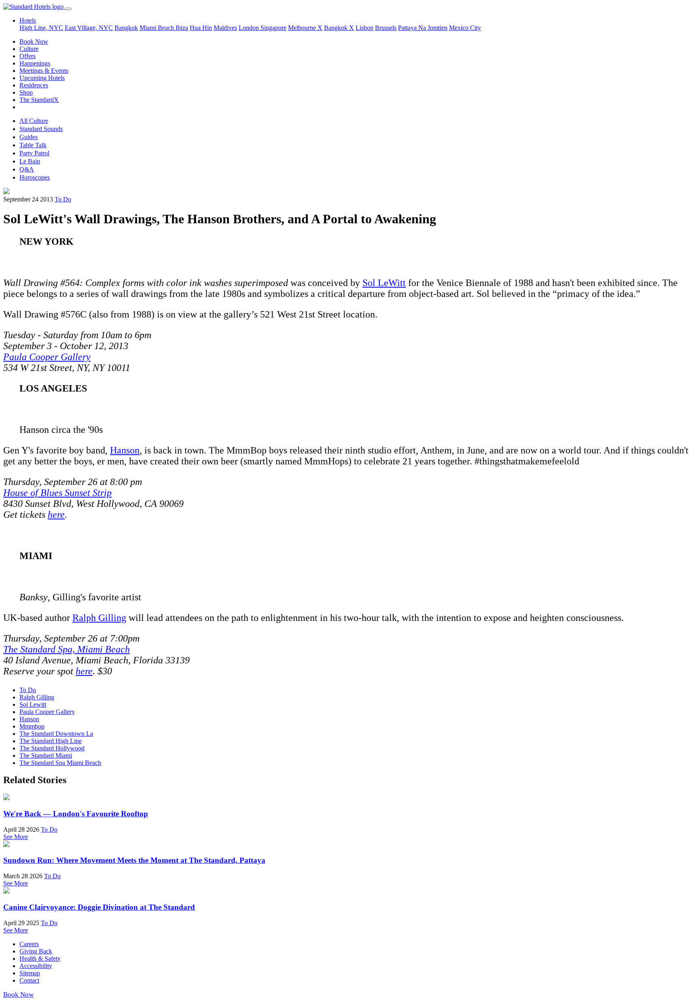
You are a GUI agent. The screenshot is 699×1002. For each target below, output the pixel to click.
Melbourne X (305, 27)
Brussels (385, 27)
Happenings (34, 63)
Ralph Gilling (99, 617)
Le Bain (29, 161)
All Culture (33, 120)
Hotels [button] (27, 20)
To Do (63, 199)
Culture (28, 48)
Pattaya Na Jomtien (422, 27)
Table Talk (33, 145)
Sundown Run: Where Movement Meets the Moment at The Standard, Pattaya (134, 860)
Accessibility (35, 965)
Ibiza (182, 27)
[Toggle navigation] (68, 9)
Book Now (33, 41)
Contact (29, 980)
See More (15, 836)
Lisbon (364, 27)
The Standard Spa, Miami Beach (66, 649)
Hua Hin (201, 27)
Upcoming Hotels (42, 77)
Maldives (225, 27)
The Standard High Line (50, 740)
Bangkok (126, 27)
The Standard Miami (45, 755)
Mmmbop (31, 726)
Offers (27, 56)
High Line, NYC (41, 27)
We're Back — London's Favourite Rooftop (75, 813)
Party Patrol (34, 153)
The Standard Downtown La (56, 733)
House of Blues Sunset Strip (57, 492)
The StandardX (39, 99)
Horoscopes (34, 177)
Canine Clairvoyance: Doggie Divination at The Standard (99, 907)
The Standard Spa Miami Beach (60, 762)
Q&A (26, 169)
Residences (33, 85)
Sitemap (29, 973)
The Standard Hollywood (52, 748)
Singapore (273, 27)
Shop (26, 92)
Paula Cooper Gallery (47, 357)
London (250, 27)
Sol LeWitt (384, 283)
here (56, 514)
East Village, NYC (89, 27)
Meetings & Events (43, 70)
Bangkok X (339, 27)
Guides (28, 136)
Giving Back (35, 951)
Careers (29, 944)
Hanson (125, 450)
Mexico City (465, 27)
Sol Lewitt (32, 704)
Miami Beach (158, 27)
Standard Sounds (41, 128)
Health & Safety (40, 958)
